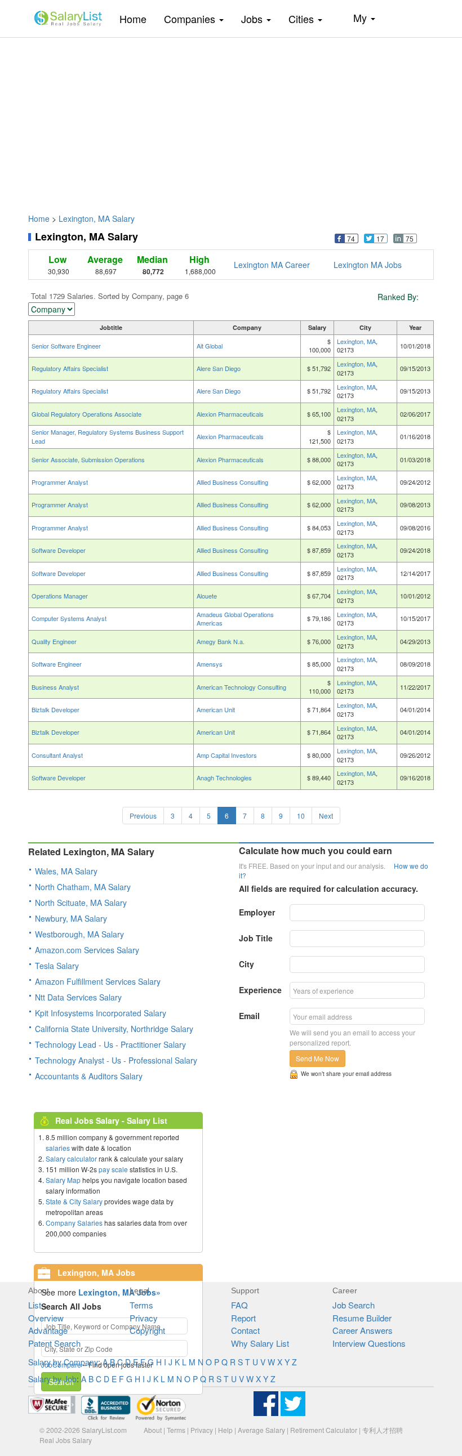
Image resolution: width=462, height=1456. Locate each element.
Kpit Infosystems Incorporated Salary (100, 1013)
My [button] (361, 17)
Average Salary (261, 1430)
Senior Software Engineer (66, 345)
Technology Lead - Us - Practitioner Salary (110, 1044)
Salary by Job (52, 1378)
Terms (141, 1305)
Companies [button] (191, 18)
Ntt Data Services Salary (78, 997)
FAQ (239, 1305)
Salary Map (63, 1180)
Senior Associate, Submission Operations (88, 459)
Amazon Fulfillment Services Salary (98, 981)
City (246, 964)
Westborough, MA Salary (79, 934)
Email (249, 1015)
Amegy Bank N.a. (221, 641)
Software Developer (59, 550)
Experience (260, 989)
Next (326, 815)
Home (137, 18)
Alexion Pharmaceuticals (230, 413)
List (34, 1305)
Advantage (48, 1330)
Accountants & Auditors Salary (89, 1076)
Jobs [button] (253, 18)
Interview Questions (369, 1343)
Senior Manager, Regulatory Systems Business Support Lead (108, 436)
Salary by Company (63, 1362)
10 (301, 815)
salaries (58, 1148)
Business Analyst (55, 686)
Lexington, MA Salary (97, 218)
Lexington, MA (356, 341)
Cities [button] (302, 18)
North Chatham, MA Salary (83, 886)
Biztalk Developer (55, 709)
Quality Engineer (54, 641)
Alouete (207, 595)
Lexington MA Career (272, 264)
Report (243, 1318)
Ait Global (210, 345)
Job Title (256, 938)
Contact (245, 1330)
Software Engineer (57, 663)
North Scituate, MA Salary (81, 902)
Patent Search (54, 1343)
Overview (46, 1318)
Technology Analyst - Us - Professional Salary (116, 1060)
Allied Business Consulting (232, 481)
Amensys (210, 663)
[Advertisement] (231, 120)
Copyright (147, 1330)
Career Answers (362, 1330)
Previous (143, 815)
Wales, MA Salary (66, 871)
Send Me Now (317, 1058)
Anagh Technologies (224, 777)
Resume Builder (362, 1318)
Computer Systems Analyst (69, 618)
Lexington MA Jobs (368, 264)
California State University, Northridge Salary (114, 1028)
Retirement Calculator (323, 1430)
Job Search (353, 1305)
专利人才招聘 (382, 1430)
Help (225, 1430)
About (153, 1430)
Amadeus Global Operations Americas (235, 619)
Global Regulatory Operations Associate (86, 413)
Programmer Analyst (60, 481)
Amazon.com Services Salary (87, 949)
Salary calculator (71, 1158)
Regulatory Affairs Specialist (70, 368)
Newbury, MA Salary (71, 918)
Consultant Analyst (57, 755)
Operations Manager (60, 595)
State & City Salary (74, 1201)
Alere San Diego (219, 368)
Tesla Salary (57, 965)
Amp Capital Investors (227, 755)
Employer (257, 912)
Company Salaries (74, 1222)
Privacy (144, 1318)
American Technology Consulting (241, 686)
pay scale (113, 1169)
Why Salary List (260, 1343)
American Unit (216, 709)
